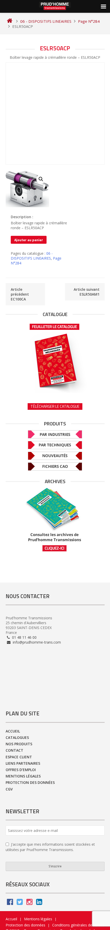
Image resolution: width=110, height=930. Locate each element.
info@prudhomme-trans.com (36, 642)
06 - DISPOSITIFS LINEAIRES (32, 256)
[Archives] (55, 519)
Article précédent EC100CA (20, 294)
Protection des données (30, 782)
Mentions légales (23, 776)
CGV (9, 789)
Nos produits (19, 743)
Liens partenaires (23, 763)
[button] (41, 179)
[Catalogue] (55, 356)
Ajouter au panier (28, 239)
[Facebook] (10, 903)
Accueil (13, 731)
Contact (14, 750)
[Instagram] (29, 903)
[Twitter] (19, 903)
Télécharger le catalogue (55, 406)
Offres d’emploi (21, 769)
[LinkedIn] (39, 903)
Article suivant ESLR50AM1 (87, 292)
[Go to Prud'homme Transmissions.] (10, 21)
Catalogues (17, 737)
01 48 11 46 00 (24, 637)
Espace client (19, 756)
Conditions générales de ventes (78, 925)
